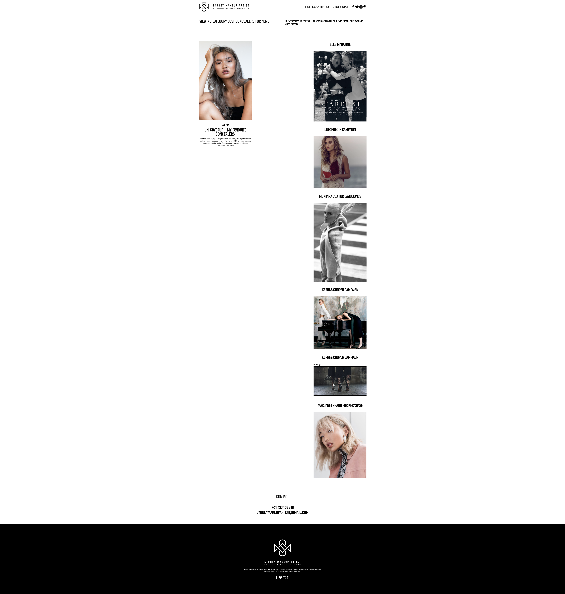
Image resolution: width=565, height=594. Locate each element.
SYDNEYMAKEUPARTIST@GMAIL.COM (282, 512)
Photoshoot (319, 21)
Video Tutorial (292, 24)
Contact (344, 7)
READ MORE (225, 78)
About (336, 7)
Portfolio (324, 7)
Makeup (329, 21)
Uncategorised (292, 21)
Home (307, 7)
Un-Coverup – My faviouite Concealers (225, 132)
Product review (350, 21)
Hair (302, 21)
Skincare (337, 21)
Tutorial (308, 21)
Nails (360, 21)
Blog (314, 7)
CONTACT (282, 496)
